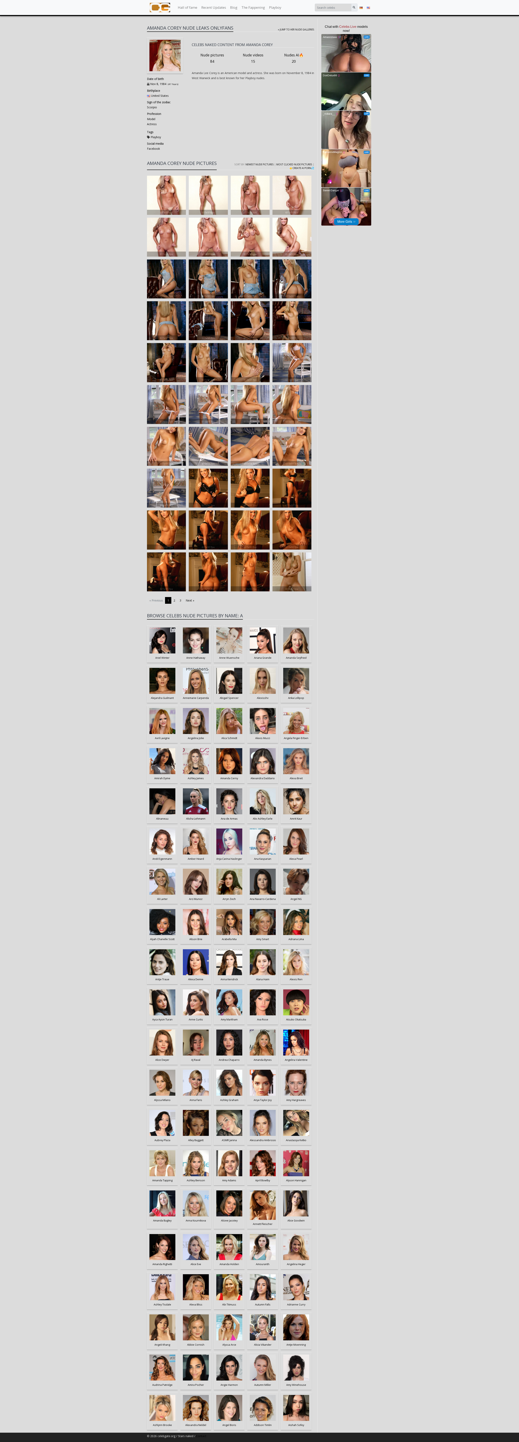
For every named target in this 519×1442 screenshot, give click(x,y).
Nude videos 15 (253, 58)
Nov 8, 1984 (158, 84)
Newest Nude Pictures (260, 164)
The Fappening (253, 7)
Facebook (153, 149)
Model (151, 119)
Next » (190, 600)
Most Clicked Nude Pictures (294, 164)
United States (160, 96)
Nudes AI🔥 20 (293, 58)
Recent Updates (213, 7)
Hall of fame (187, 7)
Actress (152, 124)
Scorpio (152, 107)
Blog (233, 7)
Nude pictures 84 (212, 58)
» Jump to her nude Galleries (296, 29)
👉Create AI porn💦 (302, 168)
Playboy (275, 7)
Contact (201, 1436)
